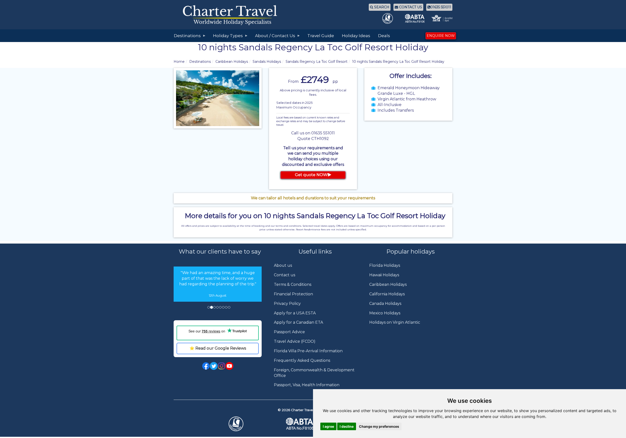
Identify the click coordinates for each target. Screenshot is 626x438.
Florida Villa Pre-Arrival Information (308, 351)
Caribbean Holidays (231, 61)
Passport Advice (289, 332)
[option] (218, 284)
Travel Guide (320, 35)
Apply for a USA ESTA (295, 313)
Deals (384, 35)
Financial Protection (293, 294)
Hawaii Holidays (384, 275)
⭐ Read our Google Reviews (218, 348)
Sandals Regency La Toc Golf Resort (316, 61)
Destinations (200, 61)
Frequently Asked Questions (302, 360)
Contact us (284, 275)
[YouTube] (229, 365)
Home (179, 61)
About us (283, 265)
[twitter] (214, 365)
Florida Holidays (384, 265)
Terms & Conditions (292, 284)
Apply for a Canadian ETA (298, 322)
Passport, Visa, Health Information (306, 385)
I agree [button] (328, 426)
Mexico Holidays (384, 313)
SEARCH (381, 7)
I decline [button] (347, 426)
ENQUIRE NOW (441, 35)
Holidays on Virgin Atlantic (394, 322)
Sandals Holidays (267, 61)
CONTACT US (410, 7)
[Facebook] (206, 365)
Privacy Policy (287, 303)
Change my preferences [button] (379, 426)
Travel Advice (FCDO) (294, 341)
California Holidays (387, 294)
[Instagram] (221, 365)
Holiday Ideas (356, 35)
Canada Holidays (385, 303)
